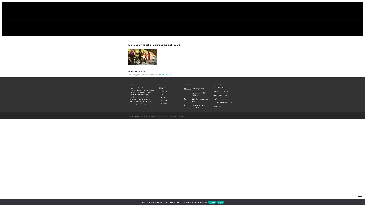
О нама (8, 9)
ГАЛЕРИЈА (162, 97)
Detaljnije (221, 202)
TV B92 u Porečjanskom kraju (200, 100)
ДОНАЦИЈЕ (163, 100)
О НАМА (162, 88)
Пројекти (9, 13)
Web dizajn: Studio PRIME (148, 116)
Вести (8, 17)
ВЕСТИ (161, 94)
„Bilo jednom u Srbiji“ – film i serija (199, 106)
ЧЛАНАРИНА (164, 104)
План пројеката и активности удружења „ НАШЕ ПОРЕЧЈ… (198, 92)
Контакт (9, 34)
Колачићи (179, 116)
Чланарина (9, 30)
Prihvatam (212, 202)
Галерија (9, 21)
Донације (9, 26)
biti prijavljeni (167, 75)
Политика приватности (161, 116)
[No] (363, 202)
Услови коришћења (172, 116)
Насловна (9, 4)
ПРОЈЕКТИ (163, 91)
